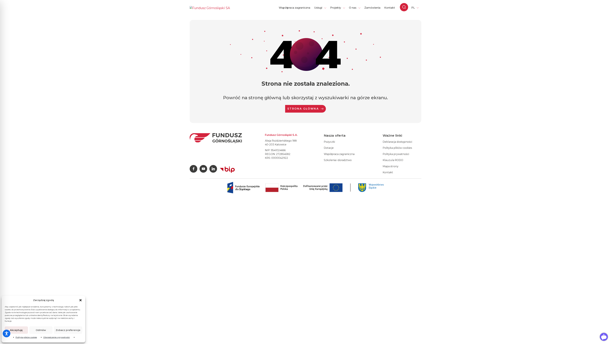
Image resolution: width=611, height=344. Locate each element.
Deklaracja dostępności (397, 141)
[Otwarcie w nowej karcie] (227, 169)
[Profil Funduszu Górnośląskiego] (193, 169)
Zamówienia (372, 7)
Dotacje (329, 147)
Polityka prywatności (396, 154)
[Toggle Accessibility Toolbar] (6, 333)
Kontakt (389, 7)
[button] (80, 300)
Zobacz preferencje (68, 330)
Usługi (318, 7)
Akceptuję (16, 330)
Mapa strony (390, 166)
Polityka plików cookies (26, 337)
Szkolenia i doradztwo (338, 160)
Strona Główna (303, 108)
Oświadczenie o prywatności (56, 337)
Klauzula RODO (393, 160)
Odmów (41, 330)
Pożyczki (329, 141)
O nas (352, 7)
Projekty (335, 7)
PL (413, 7)
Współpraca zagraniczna (294, 7)
